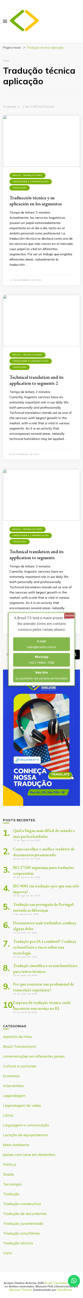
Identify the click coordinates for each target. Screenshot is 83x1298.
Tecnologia (12, 1184)
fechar (69, 615)
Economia (11, 1076)
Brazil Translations (57, 1283)
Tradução (19, 187)
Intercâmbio (13, 1085)
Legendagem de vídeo (22, 1105)
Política (9, 1164)
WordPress (64, 1290)
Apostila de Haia (17, 1036)
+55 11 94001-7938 (41, 659)
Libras (8, 1115)
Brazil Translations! (27, 175)
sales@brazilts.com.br (41, 643)
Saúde (8, 1174)
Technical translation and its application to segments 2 (36, 380)
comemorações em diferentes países (34, 1056)
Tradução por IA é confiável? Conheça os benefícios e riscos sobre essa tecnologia (44, 947)
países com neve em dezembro (29, 1154)
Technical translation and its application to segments (36, 554)
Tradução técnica (18, 1243)
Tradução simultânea (21, 1233)
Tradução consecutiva (22, 1203)
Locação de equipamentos (25, 1135)
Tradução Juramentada (23, 1223)
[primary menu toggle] (5, 21)
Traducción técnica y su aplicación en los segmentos (35, 200)
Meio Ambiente (16, 1144)
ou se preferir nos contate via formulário (42, 675)
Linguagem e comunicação (30, 181)
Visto (7, 1253)
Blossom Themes (21, 1290)
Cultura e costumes (19, 1066)
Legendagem (14, 1095)
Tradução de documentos (25, 1213)
